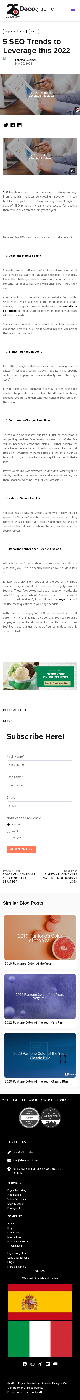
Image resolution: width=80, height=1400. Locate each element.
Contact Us (13, 1232)
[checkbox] (40, 831)
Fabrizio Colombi (25, 60)
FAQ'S (10, 1262)
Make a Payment (16, 1237)
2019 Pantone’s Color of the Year (27, 963)
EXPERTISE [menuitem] (19, 1100)
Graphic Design (15, 1203)
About (10, 1223)
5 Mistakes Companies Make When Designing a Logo (60, 877)
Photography (14, 1208)
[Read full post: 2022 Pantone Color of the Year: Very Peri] (40, 996)
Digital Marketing (15, 31)
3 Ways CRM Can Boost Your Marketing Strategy (19, 877)
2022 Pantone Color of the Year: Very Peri (33, 1022)
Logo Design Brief (17, 1253)
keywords (65, 599)
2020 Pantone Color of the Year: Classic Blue (36, 1081)
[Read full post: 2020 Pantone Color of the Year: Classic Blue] (40, 1055)
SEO (34, 31)
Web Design (14, 1194)
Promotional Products (19, 1241)
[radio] (40, 824)
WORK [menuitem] (5, 1100)
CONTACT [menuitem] (46, 1100)
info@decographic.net (25, 1160)
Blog (10, 1228)
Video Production (17, 1199)
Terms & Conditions (35, 1392)
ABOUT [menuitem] (33, 1100)
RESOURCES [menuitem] (62, 1100)
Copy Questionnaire (18, 1257)
